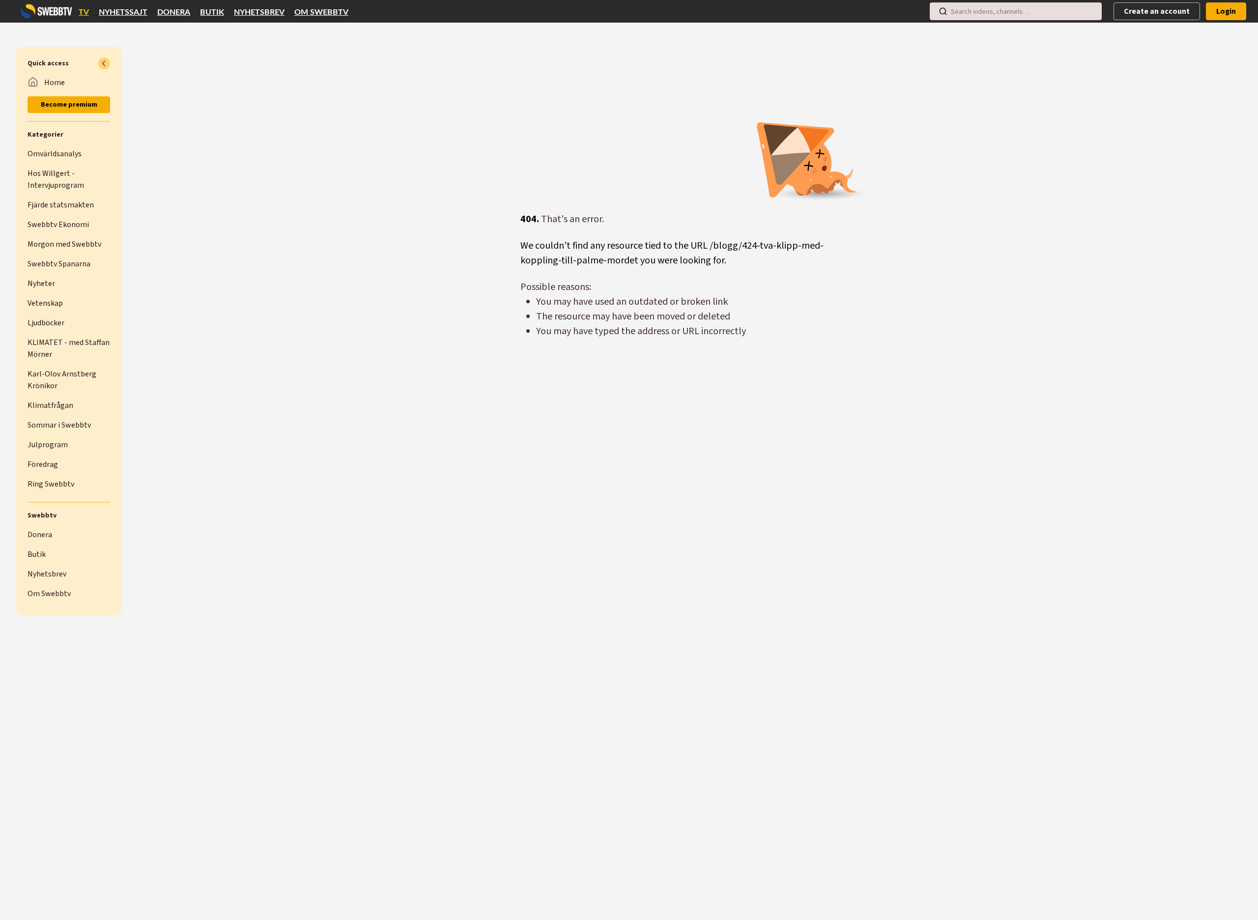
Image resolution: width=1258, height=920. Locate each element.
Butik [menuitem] (212, 12)
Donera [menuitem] (173, 12)
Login (1226, 11)
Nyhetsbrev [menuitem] (259, 12)
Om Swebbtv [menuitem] (321, 12)
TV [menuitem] (84, 12)
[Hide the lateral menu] (104, 63)
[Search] (943, 11)
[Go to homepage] (44, 11)
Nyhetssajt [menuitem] (123, 12)
